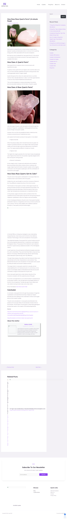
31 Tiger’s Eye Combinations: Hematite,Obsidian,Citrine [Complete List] (27, 408)
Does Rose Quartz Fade (21, 286)
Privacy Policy (53, 495)
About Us (57, 4)
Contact (63, 4)
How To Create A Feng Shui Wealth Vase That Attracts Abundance (56, 39)
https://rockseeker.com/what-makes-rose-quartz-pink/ (20, 318)
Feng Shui (50, 4)
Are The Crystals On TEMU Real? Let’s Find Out (7, 398)
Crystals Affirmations (54, 55)
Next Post (39, 367)
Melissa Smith (28, 324)
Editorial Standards (54, 490)
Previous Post (10, 367)
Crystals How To (53, 61)
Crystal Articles (37, 492)
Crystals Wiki (15, 23)
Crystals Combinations (17, 410)
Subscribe (43, 474)
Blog (34, 490)
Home (38, 4)
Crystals (43, 4)
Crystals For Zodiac (54, 59)
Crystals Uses (53, 63)
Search (51, 14)
